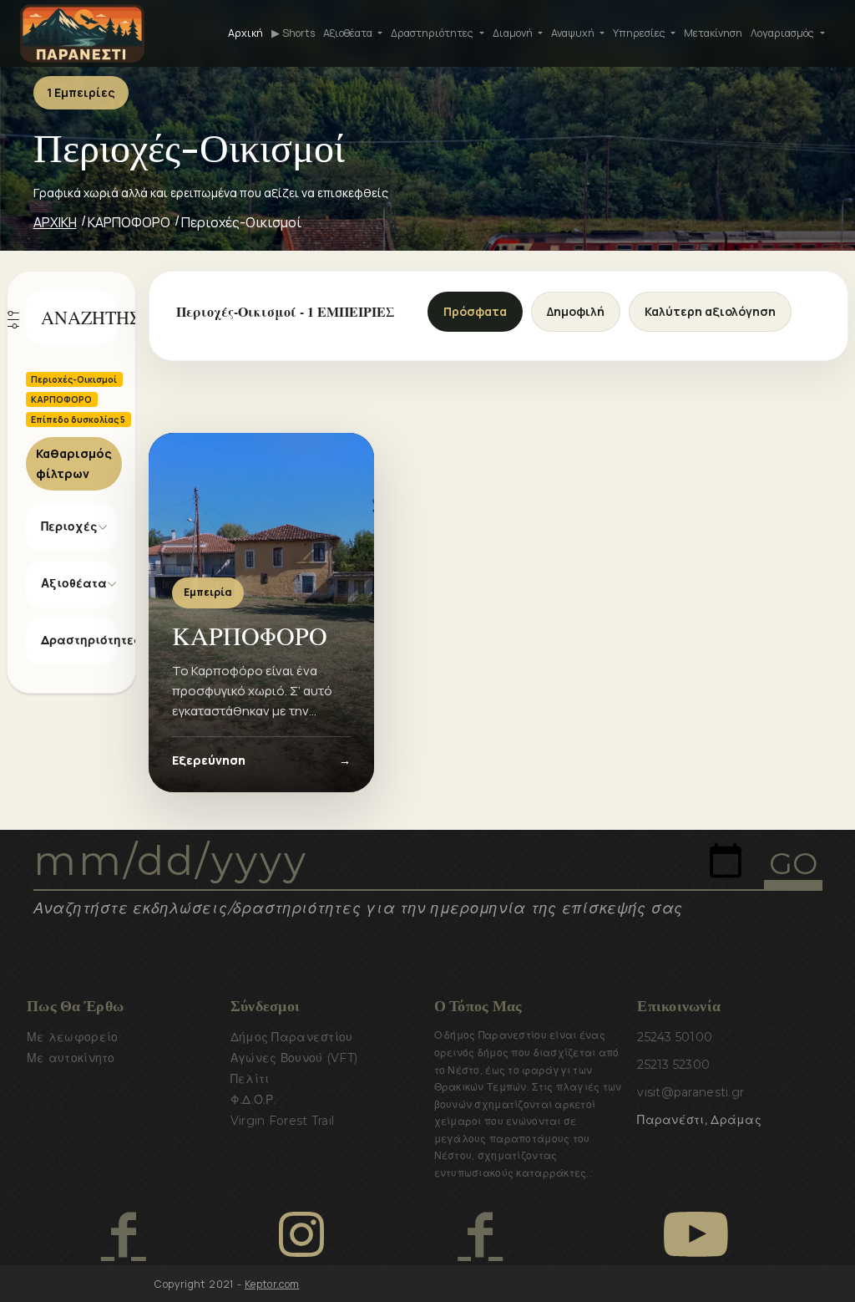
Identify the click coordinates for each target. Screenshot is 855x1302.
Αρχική (245, 33)
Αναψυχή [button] (574, 33)
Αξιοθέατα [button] (349, 33)
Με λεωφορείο (72, 1037)
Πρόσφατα (475, 311)
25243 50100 (674, 1037)
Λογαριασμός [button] (784, 33)
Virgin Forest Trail (282, 1120)
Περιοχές (69, 526)
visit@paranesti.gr (690, 1092)
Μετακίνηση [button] (713, 33)
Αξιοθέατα (74, 583)
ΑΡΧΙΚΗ (55, 222)
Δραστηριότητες (79, 640)
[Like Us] (123, 1234)
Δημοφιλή (576, 311)
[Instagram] (301, 1234)
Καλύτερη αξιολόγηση (710, 311)
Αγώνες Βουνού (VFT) (293, 1058)
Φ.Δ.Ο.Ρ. (253, 1099)
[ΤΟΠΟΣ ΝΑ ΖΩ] (480, 1234)
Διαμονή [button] (514, 33)
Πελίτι (250, 1078)
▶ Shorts (293, 33)
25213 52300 (673, 1064)
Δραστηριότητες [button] (433, 33)
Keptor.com (272, 1284)
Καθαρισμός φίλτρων (74, 463)
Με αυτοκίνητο (71, 1058)
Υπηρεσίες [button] (640, 33)
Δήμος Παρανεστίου (291, 1037)
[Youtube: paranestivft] (696, 1234)
